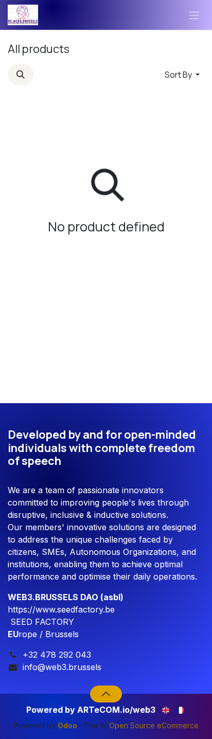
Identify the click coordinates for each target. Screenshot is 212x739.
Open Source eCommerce (154, 725)
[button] (20, 74)
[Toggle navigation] (194, 15)
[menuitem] (166, 709)
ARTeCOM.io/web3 (116, 710)
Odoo (68, 725)
